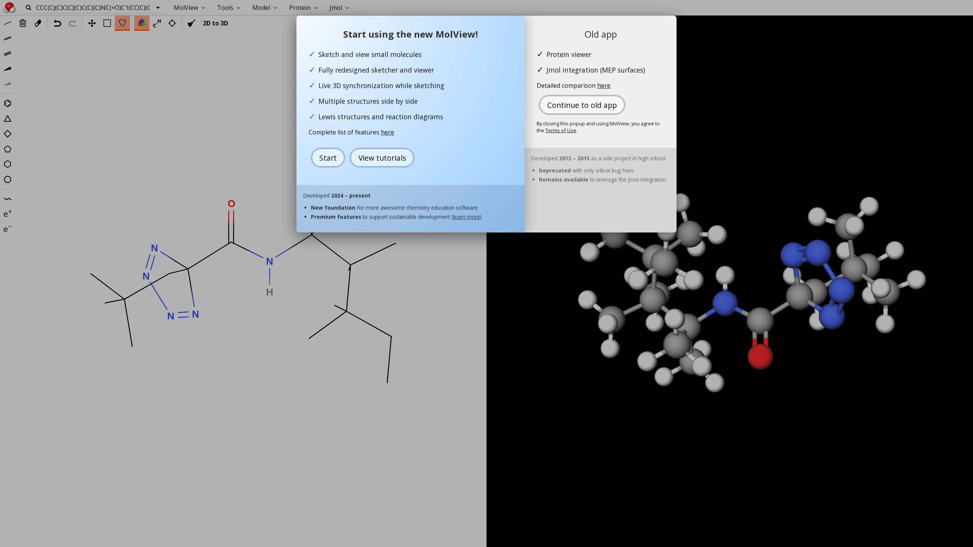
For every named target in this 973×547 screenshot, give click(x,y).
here (387, 132)
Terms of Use (560, 130)
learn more (466, 216)
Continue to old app (582, 105)
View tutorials (382, 158)
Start (328, 158)
